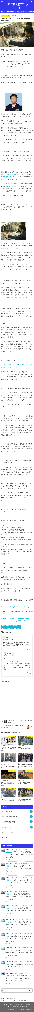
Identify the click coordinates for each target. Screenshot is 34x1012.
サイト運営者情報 (25, 1004)
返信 (30, 650)
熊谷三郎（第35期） (13, 174)
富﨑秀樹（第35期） (11, 186)
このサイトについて (14, 1004)
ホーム (2, 11)
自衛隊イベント (8, 827)
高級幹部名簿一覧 (11, 11)
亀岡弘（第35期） (6, 177)
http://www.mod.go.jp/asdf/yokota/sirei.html (14, 607)
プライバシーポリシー (12, 1006)
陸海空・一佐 (17, 625)
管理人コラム (7, 832)
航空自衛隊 (17, 628)
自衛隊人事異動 (8, 822)
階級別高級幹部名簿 (22, 11)
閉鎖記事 (6, 837)
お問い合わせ (23, 1006)
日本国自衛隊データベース (17, 6)
